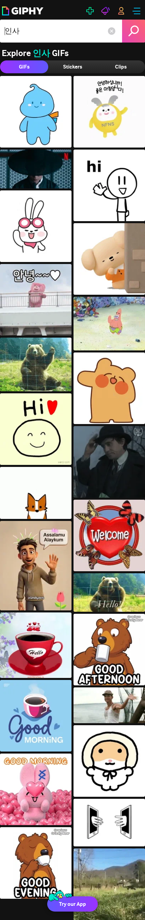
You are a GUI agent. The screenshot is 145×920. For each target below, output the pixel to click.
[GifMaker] (90, 11)
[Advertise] (105, 11)
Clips (121, 66)
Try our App (72, 904)
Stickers (72, 66)
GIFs (24, 66)
